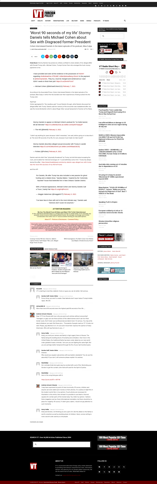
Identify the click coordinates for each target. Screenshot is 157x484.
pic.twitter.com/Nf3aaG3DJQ (69, 146)
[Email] (64, 56)
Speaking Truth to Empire (108, 202)
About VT (56, 3)
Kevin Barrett (116, 251)
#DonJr (76, 76)
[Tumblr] (72, 56)
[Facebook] (98, 5)
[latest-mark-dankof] (111, 241)
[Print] (68, 56)
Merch (90, 3)
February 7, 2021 (69, 86)
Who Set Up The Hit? (35, 268)
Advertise (95, 3)
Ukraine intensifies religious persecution (109, 222)
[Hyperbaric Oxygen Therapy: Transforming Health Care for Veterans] (83, 259)
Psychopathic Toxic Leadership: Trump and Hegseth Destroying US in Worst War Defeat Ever (112, 112)
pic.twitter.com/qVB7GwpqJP (72, 125)
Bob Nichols (108, 259)
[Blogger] (95, 5)
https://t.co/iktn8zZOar (53, 125)
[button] (125, 21)
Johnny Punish (115, 263)
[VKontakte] (119, 5)
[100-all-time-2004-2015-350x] (112, 440)
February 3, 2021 (55, 130)
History (48, 21)
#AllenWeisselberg (66, 76)
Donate (71, 3)
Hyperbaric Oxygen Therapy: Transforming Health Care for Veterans (81, 269)
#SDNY (81, 74)
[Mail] (101, 5)
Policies (65, 3)
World (88, 21)
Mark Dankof (113, 257)
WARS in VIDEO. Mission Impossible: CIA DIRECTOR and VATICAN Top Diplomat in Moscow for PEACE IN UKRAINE (112, 138)
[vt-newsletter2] (111, 273)
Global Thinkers (103, 279)
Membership (77, 3)
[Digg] (76, 56)
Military (75, 21)
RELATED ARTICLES (36, 249)
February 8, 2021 (55, 151)
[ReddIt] (59, 56)
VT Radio (106, 21)
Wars (82, 21)
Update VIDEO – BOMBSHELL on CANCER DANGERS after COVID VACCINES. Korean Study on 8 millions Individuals (113, 153)
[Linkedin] (55, 56)
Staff (61, 3)
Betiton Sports (61, 482)
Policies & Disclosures (59, 219)
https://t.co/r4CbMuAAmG (49, 146)
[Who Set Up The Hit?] (40, 259)
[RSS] (110, 5)
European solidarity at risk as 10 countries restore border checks (111, 212)
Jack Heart (122, 255)
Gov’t (33, 21)
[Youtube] (125, 5)
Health (40, 21)
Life (67, 21)
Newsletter (84, 3)
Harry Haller (45, 333)
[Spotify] (113, 5)
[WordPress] (122, 5)
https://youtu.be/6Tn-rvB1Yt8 (50, 379)
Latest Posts (102, 106)
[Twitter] (116, 5)
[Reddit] (104, 5)
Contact (101, 3)
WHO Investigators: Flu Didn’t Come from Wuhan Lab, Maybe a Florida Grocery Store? (78, 240)
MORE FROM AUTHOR (51, 249)
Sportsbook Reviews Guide (50, 482)
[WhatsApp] (51, 56)
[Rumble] (107, 5)
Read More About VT (79, 471)
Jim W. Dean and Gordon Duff (39, 49)
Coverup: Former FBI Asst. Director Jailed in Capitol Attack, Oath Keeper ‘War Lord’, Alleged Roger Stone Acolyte (44, 240)
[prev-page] (31, 277)
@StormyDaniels (41, 79)
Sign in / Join (49, 3)
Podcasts (97, 21)
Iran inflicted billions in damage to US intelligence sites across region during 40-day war (113, 125)
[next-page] (34, 277)
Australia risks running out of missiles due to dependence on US (113, 165)
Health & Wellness (78, 265)
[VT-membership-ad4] (112, 54)
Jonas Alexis (107, 251)
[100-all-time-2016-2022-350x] (112, 449)
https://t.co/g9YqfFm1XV (60, 189)
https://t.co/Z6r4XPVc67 (65, 81)
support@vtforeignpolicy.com (71, 475)
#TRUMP (55, 76)
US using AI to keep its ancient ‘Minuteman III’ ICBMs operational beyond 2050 (111, 177)
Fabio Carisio (114, 255)
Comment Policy (73, 219)
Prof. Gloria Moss (103, 257)
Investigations (58, 21)
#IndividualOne (46, 76)
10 (92, 49)
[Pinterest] (47, 56)
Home (31, 26)
